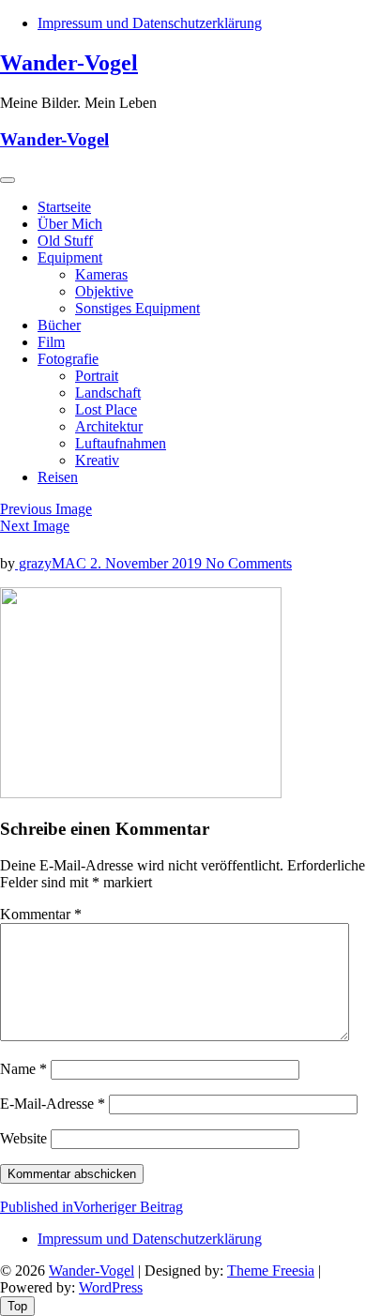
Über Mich (70, 224)
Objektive (104, 291)
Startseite (64, 207)
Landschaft (108, 393)
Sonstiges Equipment (137, 308)
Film (51, 342)
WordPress (111, 1287)
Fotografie (68, 359)
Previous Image (46, 509)
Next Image (34, 526)
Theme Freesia (270, 1270)
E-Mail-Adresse (52, 1104)
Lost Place (106, 409)
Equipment (70, 257)
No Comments (249, 563)
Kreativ (97, 460)
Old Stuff (65, 241)
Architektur (109, 426)
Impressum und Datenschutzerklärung (150, 23)
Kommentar (41, 914)
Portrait (96, 376)
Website (23, 1138)
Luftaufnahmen (120, 443)
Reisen (58, 477)
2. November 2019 (148, 563)
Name (23, 1069)
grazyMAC (52, 563)
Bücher (59, 325)
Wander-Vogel (69, 63)
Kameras (101, 274)
